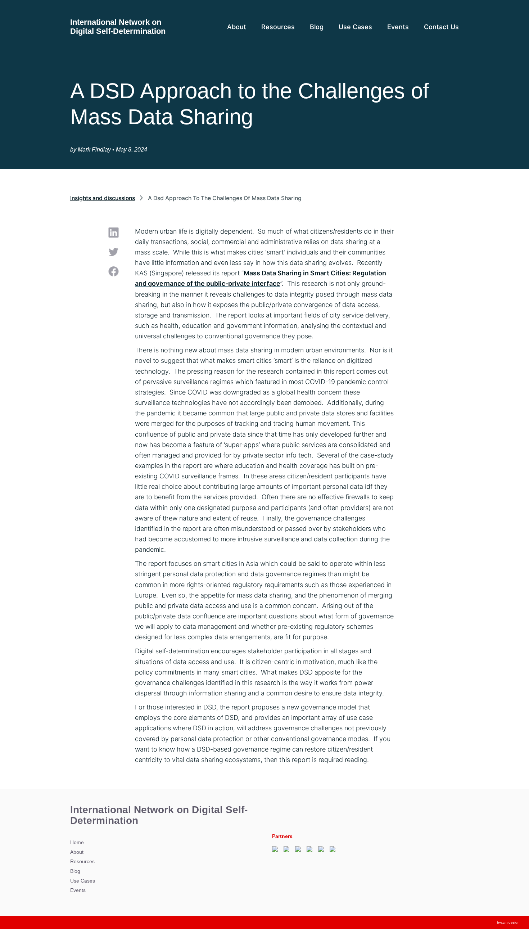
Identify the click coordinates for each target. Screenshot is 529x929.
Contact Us (441, 27)
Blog (317, 27)
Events (398, 27)
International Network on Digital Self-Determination (118, 27)
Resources (278, 27)
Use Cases (355, 27)
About (236, 27)
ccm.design (510, 922)
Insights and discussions (102, 198)
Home (77, 842)
